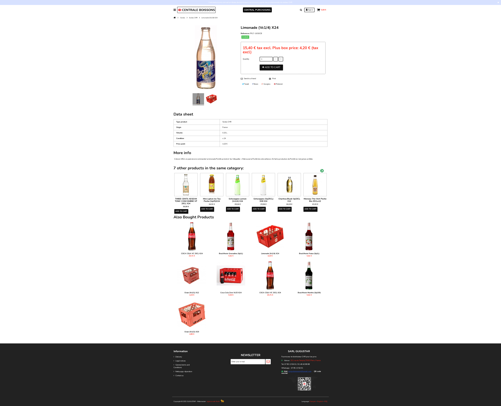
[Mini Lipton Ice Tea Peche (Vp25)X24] (211, 184)
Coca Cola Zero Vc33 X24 (230, 293)
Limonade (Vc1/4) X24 (270, 253)
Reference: (245, 33)
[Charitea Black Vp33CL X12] (289, 184)
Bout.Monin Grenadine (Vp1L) (231, 253)
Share (255, 84)
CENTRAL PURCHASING (257, 9)
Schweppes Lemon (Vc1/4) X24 (237, 200)
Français (313, 401)
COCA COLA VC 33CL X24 (192, 253)
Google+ (266, 84)
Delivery (178, 357)
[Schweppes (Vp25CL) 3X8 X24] (263, 184)
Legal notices (180, 361)
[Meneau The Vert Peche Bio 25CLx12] (315, 184)
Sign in (310, 10)
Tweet (246, 84)
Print (274, 78)
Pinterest (279, 84)
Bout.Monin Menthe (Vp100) (309, 293)
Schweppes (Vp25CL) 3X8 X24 (263, 200)
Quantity (246, 59)
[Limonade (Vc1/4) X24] (198, 99)
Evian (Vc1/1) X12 (192, 293)
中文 (325, 401)
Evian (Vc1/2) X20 (192, 332)
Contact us (179, 375)
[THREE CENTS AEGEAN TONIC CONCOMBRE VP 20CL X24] (186, 184)
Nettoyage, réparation (183, 371)
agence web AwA (213, 401)
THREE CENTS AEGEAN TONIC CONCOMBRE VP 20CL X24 (186, 201)
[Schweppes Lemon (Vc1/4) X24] (237, 184)
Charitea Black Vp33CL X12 (289, 200)
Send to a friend (250, 78)
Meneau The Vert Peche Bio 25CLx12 (315, 200)
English (320, 401)
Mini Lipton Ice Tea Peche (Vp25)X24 (211, 200)
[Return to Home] (175, 17)
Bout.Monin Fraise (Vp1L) (309, 253)
